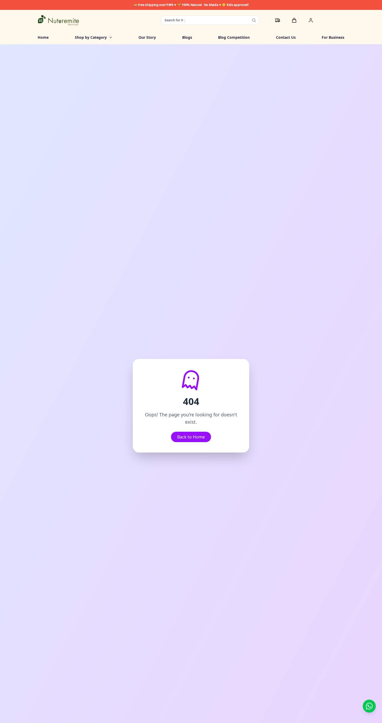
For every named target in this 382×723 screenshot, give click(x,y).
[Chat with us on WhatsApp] (369, 706)
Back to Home (191, 437)
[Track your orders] (277, 20)
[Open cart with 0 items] (294, 20)
